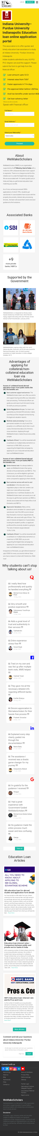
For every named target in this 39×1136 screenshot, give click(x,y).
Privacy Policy (25, 1075)
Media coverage (25, 1077)
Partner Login (25, 1084)
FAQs (4, 1082)
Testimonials (7, 1079)
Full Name (9, 110)
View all (19, 848)
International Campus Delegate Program (27, 1087)
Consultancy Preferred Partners (27, 1092)
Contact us (6, 1084)
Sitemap (23, 1079)
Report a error (25, 1095)
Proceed (19, 144)
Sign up (30, 2)
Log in (22, 2)
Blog (4, 1077)
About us (5, 1075)
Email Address (10, 121)
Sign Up (21, 1054)
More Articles (19, 1029)
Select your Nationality (13, 133)
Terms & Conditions (27, 1072)
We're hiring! (7, 1072)
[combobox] (19, 136)
